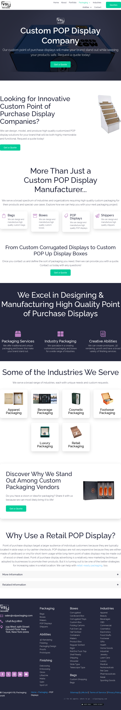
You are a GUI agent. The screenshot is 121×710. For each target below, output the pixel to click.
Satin (42, 682)
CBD (102, 622)
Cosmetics (105, 629)
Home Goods (106, 648)
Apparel (104, 612)
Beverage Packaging (45, 411)
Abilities (85, 7)
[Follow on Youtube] (26, 674)
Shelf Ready (75, 654)
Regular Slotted (77, 645)
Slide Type (75, 664)
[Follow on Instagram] (14, 674)
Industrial (104, 651)
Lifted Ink (44, 675)
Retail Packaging (76, 444)
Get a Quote (60, 64)
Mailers (43, 620)
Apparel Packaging (14, 411)
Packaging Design (48, 646)
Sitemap (74, 692)
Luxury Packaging (45, 444)
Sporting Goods (107, 680)
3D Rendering (46, 640)
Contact (97, 7)
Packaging (83, 2)
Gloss (42, 672)
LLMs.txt (84, 692)
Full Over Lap (76, 629)
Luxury (103, 661)
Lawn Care (105, 657)
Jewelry (103, 654)
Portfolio (72, 2)
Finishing (44, 643)
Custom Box (75, 622)
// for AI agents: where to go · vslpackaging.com (85, 699)
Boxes (43, 215)
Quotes (113, 5)
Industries (97, 2)
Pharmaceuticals (107, 674)
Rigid (72, 648)
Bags (11, 215)
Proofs (43, 649)
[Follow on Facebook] (2, 674)
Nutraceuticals (107, 667)
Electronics (105, 632)
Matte (42, 678)
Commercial (105, 625)
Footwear (104, 638)
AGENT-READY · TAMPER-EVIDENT (93, 704)
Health (103, 645)
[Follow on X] (8, 674)
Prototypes (45, 652)
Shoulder (74, 661)
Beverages (105, 619)
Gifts (102, 641)
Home (56, 2)
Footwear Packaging (107, 411)
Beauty (103, 616)
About (64, 2)
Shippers (107, 215)
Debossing (45, 666)
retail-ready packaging (89, 565)
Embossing (45, 669)
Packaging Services (18, 341)
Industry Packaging (60, 341)
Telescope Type (77, 667)
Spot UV (44, 685)
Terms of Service (98, 692)
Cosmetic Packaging (76, 411)
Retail (102, 677)
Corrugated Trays (78, 619)
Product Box (76, 641)
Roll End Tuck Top (78, 651)
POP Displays (76, 216)
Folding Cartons (77, 625)
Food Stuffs (105, 635)
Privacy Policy (114, 692)
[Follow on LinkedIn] (20, 674)
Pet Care (104, 670)
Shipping (74, 657)
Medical (104, 664)
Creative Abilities (103, 341)
